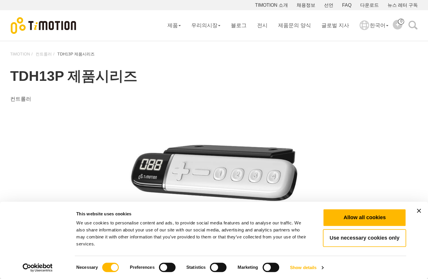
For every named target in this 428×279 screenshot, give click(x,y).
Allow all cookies (365, 217)
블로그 (239, 25)
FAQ (346, 5)
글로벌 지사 (335, 25)
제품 (172, 25)
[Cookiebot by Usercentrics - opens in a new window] (37, 267)
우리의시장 (204, 25)
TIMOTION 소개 (271, 5)
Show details (303, 267)
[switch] (167, 267)
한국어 (377, 25)
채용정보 (306, 5)
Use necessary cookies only (364, 238)
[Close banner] (419, 211)
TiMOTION (20, 54)
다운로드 (369, 5)
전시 (262, 25)
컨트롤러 (44, 54)
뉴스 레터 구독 (403, 5)
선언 (328, 5)
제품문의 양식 (294, 25)
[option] (214, 175)
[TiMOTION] (43, 25)
